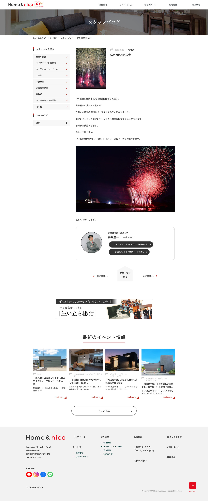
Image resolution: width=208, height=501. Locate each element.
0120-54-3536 (35, 457)
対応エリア (108, 454)
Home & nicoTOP (39, 38)
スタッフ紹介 (140, 460)
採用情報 (196, 4)
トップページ (79, 436)
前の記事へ (102, 276)
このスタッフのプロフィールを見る (129, 251)
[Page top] (192, 485)
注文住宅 (103, 4)
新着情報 (173, 4)
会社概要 (53, 38)
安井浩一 (132, 49)
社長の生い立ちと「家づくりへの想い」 (144, 449)
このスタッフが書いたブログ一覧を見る (131, 244)
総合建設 (107, 450)
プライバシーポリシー (34, 487)
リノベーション (126, 4)
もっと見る (104, 411)
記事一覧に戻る (125, 275)
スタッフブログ (67, 38)
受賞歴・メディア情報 (112, 446)
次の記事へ (148, 276)
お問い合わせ (173, 447)
